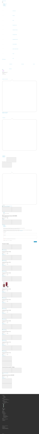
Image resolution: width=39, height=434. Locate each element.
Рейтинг (4, 240)
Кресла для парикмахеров (5, 416)
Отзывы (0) (4, 226)
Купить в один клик (4, 254)
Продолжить (35, 241)
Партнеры (4, 396)
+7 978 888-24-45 (3, 156)
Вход (2, 59)
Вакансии (4, 397)
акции (2, 410)
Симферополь (3, 411)
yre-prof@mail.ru (3, 427)
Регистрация (4, 59)
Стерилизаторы (4, 417)
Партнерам (4, 4)
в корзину (3, 219)
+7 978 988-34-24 (3, 420)
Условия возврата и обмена (5, 402)
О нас (3, 3)
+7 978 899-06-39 (3, 117)
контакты (3, 418)
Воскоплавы (4, 414)
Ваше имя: (5, 232)
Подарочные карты (5, 401)
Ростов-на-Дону (3, 412)
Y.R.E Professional (3, 250)
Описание (4, 225)
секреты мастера (3, 408)
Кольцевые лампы (5, 415)
